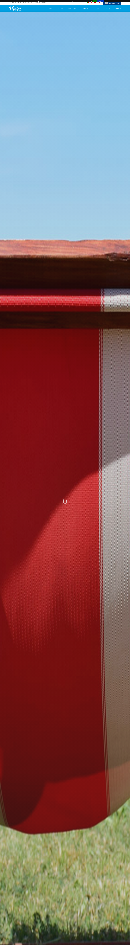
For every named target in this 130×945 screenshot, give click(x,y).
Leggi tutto (101, 1)
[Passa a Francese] (98, 2)
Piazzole (60, 8)
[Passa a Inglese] (91, 2)
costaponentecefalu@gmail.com (22, 2)
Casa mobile (72, 8)
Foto (97, 8)
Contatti (118, 8)
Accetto (94, 1)
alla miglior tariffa (114, 3)
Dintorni (107, 8)
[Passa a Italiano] (88, 2)
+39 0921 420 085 (41, 2)
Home (49, 8)
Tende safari (86, 8)
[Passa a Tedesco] (95, 2)
